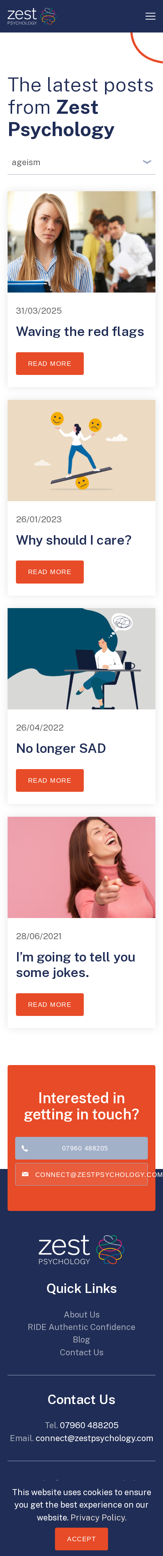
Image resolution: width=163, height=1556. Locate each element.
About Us (82, 1314)
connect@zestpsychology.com (91, 1174)
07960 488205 (85, 1148)
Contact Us (81, 1352)
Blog (81, 1339)
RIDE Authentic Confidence (81, 1327)
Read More (50, 363)
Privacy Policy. (99, 1517)
